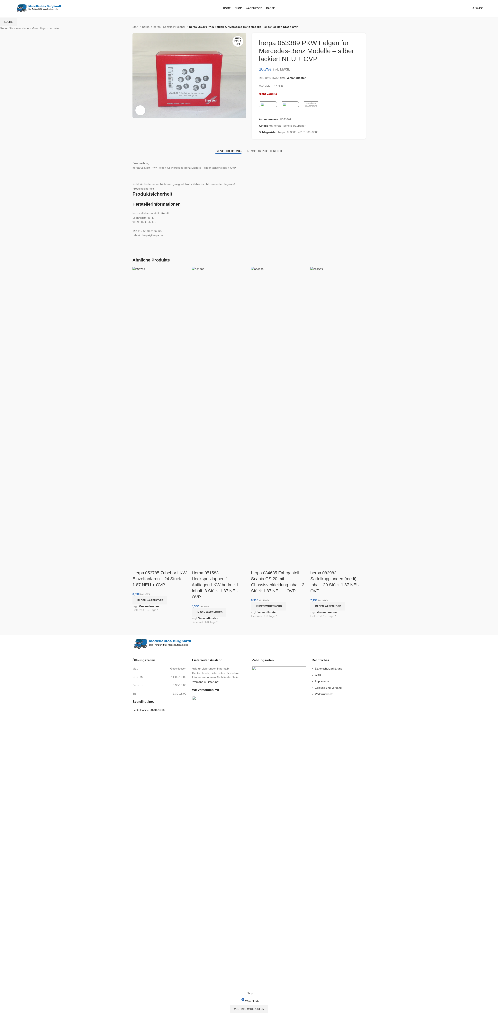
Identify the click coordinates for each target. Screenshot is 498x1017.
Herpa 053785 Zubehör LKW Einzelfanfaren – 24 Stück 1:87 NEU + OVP (159, 578)
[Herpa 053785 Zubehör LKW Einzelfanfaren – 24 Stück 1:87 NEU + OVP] (160, 413)
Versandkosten (149, 606)
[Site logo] (38, 8)
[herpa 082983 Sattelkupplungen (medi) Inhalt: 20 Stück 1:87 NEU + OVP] (338, 413)
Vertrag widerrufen (249, 1009)
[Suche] (462, 8)
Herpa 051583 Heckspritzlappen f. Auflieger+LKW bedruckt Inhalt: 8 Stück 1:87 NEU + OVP (217, 584)
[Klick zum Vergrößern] (140, 110)
